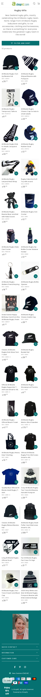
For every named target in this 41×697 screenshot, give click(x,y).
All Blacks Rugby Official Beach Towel (10, 421)
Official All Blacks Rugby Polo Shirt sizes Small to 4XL (29, 455)
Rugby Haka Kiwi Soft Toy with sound (29, 180)
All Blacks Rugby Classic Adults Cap (28, 316)
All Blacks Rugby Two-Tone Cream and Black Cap (11, 593)
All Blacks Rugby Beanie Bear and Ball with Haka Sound (10, 214)
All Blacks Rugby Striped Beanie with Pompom (28, 76)
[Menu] (2, 4)
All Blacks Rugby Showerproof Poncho (29, 386)
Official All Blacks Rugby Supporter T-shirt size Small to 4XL (10, 387)
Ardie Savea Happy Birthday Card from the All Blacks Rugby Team (11, 317)
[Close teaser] (12, 684)
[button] (34, 4)
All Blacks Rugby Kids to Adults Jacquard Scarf (10, 146)
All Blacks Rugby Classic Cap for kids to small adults (30, 111)
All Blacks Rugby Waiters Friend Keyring (10, 283)
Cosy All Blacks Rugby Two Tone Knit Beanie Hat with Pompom (29, 490)
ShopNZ (16, 689)
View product (16, 344)
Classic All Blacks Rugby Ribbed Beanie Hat (10, 525)
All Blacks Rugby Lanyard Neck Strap (9, 180)
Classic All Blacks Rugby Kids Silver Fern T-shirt (10, 352)
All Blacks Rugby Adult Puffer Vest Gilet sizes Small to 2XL (29, 525)
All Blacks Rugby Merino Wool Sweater (29, 421)
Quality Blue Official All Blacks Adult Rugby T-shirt (10, 490)
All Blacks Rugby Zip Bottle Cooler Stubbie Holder (29, 249)
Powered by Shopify (20, 692)
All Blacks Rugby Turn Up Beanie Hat (10, 75)
